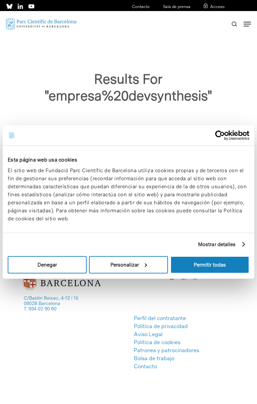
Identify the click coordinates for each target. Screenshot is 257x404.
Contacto (141, 6)
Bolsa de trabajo (154, 358)
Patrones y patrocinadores (166, 350)
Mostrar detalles (217, 244)
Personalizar (124, 265)
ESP (209, 15)
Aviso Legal (148, 334)
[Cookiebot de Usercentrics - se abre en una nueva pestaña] (220, 135)
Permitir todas (210, 265)
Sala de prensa (176, 6)
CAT (199, 15)
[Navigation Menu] (247, 24)
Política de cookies (157, 342)
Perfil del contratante (160, 318)
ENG (220, 15)
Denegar (47, 265)
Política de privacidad (161, 326)
